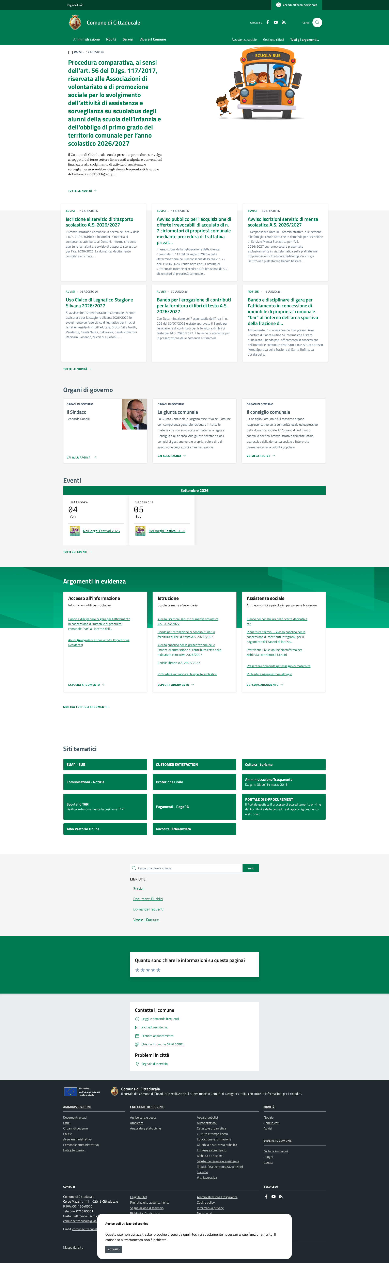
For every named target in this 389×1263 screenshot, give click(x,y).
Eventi (268, 1162)
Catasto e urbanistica (211, 1128)
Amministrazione (77, 1106)
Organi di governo (75, 1128)
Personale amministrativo (81, 1144)
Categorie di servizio (147, 1106)
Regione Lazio (75, 5)
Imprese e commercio (211, 1150)
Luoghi (268, 1156)
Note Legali (205, 1213)
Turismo (202, 1172)
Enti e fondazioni (74, 1150)
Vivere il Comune (278, 1140)
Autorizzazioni (207, 1122)
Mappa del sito (73, 1247)
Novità (269, 1106)
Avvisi (268, 1128)
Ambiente (136, 1122)
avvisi (70, 211)
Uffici (66, 1122)
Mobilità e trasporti (210, 1155)
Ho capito (114, 1249)
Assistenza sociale (244, 39)
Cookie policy (206, 1202)
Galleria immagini (276, 1151)
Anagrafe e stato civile (145, 1128)
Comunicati (271, 1122)
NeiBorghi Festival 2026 (101, 531)
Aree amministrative (77, 1139)
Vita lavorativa (207, 1177)
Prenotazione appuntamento (149, 1202)
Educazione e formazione (214, 1139)
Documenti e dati (75, 1117)
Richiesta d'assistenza (145, 1213)
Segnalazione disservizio (147, 1207)
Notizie (269, 1117)
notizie (253, 291)
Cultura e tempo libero (212, 1133)
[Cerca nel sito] (317, 22)
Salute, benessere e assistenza (218, 1161)
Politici (68, 1133)
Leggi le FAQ (138, 1197)
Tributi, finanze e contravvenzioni (220, 1166)
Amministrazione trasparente (217, 1197)
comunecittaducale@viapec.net (85, 1220)
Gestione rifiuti (273, 39)
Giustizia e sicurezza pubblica (217, 1144)
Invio (250, 868)
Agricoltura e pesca (143, 1117)
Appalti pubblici (207, 1117)
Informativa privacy (210, 1207)
